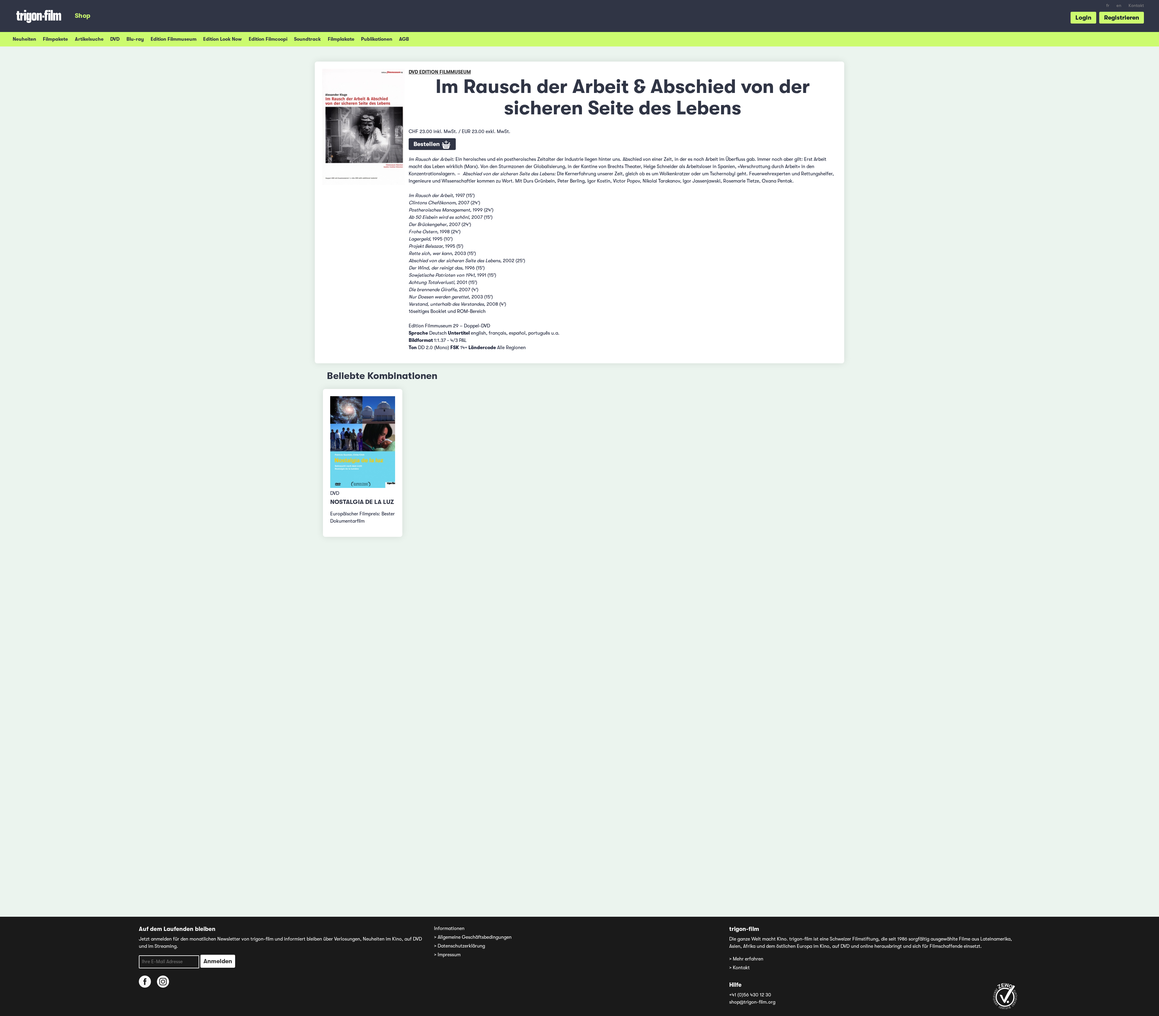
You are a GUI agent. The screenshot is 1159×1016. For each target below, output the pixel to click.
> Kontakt (739, 967)
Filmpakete (55, 39)
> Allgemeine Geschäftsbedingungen (473, 937)
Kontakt (1136, 5)
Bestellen (427, 144)
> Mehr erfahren (746, 959)
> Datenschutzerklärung (459, 946)
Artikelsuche (89, 39)
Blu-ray (135, 39)
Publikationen (376, 39)
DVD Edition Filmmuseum (440, 72)
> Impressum (447, 954)
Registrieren (1121, 17)
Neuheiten (24, 39)
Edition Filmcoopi (268, 39)
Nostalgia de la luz (362, 501)
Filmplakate (341, 39)
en (1118, 5)
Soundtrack (307, 39)
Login (1083, 17)
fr (1107, 5)
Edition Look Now (222, 39)
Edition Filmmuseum (173, 39)
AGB (404, 39)
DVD (115, 39)
